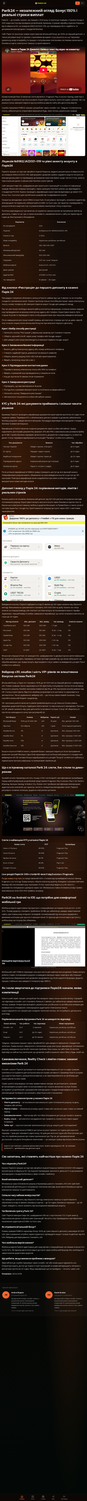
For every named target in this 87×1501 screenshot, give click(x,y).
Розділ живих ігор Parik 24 (13, 878)
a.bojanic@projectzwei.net (25, 1311)
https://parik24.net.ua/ (61, 37)
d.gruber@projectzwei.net (67, 1311)
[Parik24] (40, 3)
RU (82, 3)
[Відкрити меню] (4, 3)
